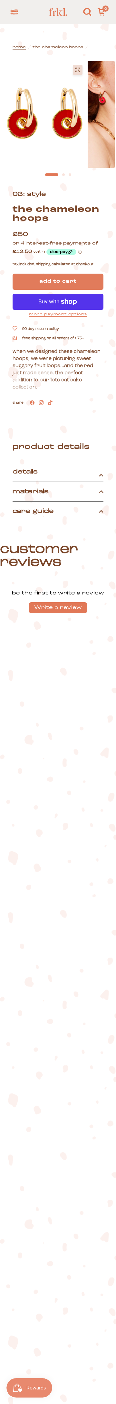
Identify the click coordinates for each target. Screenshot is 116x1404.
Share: (18, 403)
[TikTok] (50, 403)
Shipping (43, 264)
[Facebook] (32, 403)
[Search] (87, 12)
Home (19, 47)
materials (31, 491)
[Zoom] (77, 70)
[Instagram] (41, 403)
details (25, 472)
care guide (33, 511)
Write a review (58, 607)
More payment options (58, 314)
